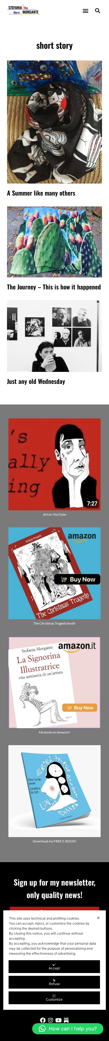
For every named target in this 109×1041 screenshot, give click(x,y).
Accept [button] (54, 968)
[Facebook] (43, 1020)
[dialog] (54, 960)
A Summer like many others (41, 192)
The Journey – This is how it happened (54, 286)
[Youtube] (58, 1020)
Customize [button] (54, 999)
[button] (85, 10)
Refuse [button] (54, 984)
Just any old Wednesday (36, 381)
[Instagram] (50, 1020)
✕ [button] (98, 917)
